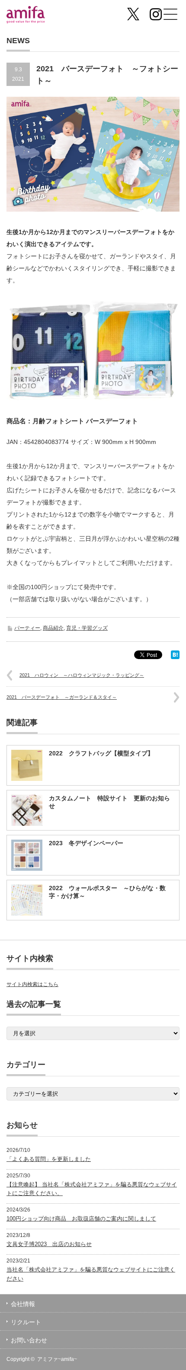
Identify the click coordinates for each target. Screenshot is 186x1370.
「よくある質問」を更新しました (48, 1159)
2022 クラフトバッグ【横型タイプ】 (101, 753)
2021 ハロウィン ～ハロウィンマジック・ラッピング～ (81, 675)
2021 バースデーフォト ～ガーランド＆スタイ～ (61, 697)
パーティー (27, 628)
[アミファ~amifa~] (43, 16)
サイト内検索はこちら (32, 984)
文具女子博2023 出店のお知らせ (49, 1244)
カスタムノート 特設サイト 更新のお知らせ (109, 802)
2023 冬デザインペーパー (86, 843)
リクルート (26, 1322)
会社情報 (23, 1303)
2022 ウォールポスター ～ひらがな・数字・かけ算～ (107, 892)
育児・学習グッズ (87, 628)
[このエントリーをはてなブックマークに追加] (175, 656)
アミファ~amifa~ (57, 1359)
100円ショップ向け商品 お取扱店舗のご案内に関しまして (81, 1218)
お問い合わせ (29, 1340)
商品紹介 (53, 628)
